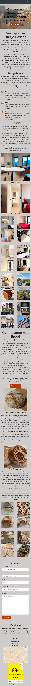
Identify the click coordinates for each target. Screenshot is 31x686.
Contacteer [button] (15, 24)
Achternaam (6, 573)
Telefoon (5, 586)
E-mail (4, 579)
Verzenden (6, 617)
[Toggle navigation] (27, 2)
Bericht (4, 593)
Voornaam (5, 566)
